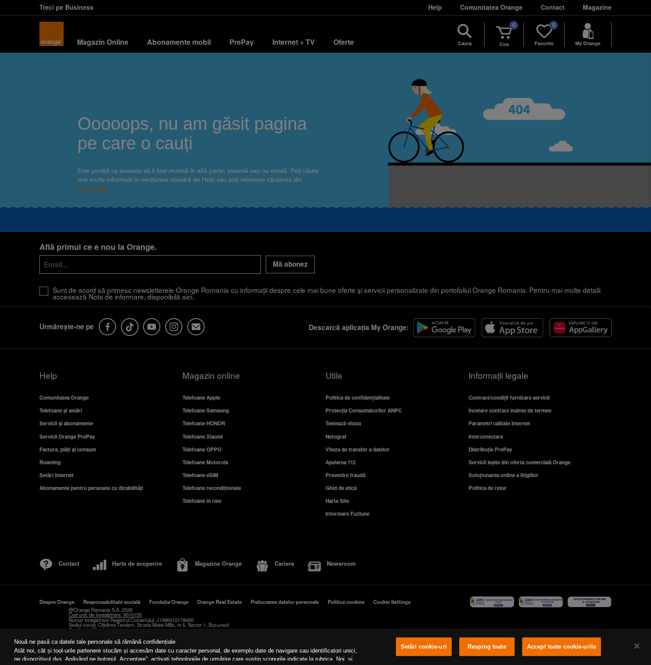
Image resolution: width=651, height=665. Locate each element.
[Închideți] (637, 646)
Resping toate (487, 646)
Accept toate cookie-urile (561, 646)
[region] (325, 647)
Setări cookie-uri (424, 646)
